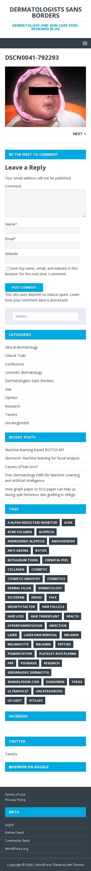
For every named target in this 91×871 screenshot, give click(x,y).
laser (12, 635)
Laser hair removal (40, 635)
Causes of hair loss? (21, 466)
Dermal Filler (19, 588)
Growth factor (21, 607)
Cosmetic (39, 569)
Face (53, 597)
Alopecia (46, 532)
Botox (41, 550)
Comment (13, 186)
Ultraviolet (18, 691)
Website (11, 253)
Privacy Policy (15, 799)
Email (9, 238)
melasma (43, 644)
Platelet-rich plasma (57, 653)
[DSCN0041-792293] (45, 123)
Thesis (77, 682)
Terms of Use (15, 794)
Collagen (16, 569)
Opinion (11, 397)
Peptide (64, 644)
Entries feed (14, 832)
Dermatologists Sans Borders (29, 380)
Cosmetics (56, 579)
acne (68, 522)
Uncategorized (17, 422)
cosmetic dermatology (23, 372)
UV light (15, 700)
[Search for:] (45, 316)
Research (12, 406)
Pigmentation (20, 653)
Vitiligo (36, 700)
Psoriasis (29, 663)
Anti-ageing (18, 550)
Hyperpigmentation (25, 626)
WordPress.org (16, 848)
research (51, 663)
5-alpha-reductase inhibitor (32, 522)
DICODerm (16, 597)
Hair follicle (53, 607)
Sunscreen (55, 682)
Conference (14, 364)
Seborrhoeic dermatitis (28, 672)
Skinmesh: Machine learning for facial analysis (42, 458)
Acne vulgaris (20, 532)
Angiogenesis (63, 541)
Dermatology (50, 588)
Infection (57, 626)
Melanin (71, 635)
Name (10, 224)
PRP (11, 663)
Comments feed (17, 840)
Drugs (36, 597)
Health (72, 616)
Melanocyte (18, 644)
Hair (8, 389)
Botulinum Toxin (23, 560)
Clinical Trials (15, 355)
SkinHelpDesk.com (23, 682)
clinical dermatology (21, 347)
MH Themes (75, 865)
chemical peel (57, 560)
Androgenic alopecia (26, 541)
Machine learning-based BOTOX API (34, 449)
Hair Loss (16, 616)
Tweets (11, 414)
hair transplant (45, 616)
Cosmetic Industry (24, 579)
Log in (9, 824)
